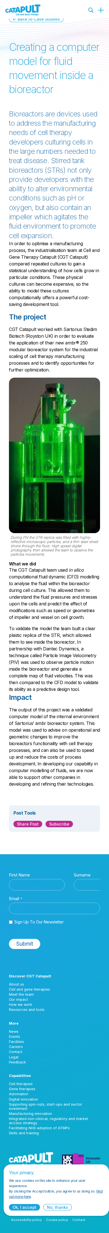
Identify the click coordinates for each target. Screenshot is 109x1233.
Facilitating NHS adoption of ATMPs (39, 1128)
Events (14, 1036)
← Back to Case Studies (36, 19)
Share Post (28, 824)
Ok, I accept (24, 1207)
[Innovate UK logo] (81, 1159)
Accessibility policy (26, 1220)
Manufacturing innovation (30, 1114)
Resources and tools (26, 1009)
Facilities (16, 1042)
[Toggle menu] (101, 10)
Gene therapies (22, 1089)
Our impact (18, 999)
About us (16, 984)
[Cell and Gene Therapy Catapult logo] (23, 10)
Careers (16, 1047)
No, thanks (57, 1207)
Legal (13, 1057)
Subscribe (59, 824)
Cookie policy (57, 1220)
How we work (20, 1004)
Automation (18, 1094)
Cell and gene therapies (29, 989)
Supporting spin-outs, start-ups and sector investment (45, 1106)
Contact (15, 1052)
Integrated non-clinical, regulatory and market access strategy (48, 1121)
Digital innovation (23, 1099)
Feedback (17, 1062)
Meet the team (21, 994)
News (13, 1031)
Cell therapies (21, 1084)
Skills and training (24, 1133)
